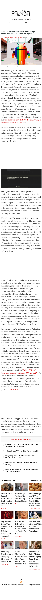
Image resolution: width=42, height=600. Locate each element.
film (10, 23)
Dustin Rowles (8, 37)
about (31, 23)
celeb (25, 23)
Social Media (18, 37)
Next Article (27, 439)
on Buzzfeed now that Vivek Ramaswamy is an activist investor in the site (21, 121)
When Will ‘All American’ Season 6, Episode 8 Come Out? (19, 371)
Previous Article (16, 439)
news (19, 23)
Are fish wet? (15, 389)
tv (14, 23)
